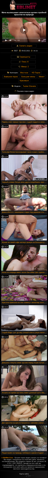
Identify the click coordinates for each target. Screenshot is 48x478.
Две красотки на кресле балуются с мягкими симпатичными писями (24, 423)
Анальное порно (11, 77)
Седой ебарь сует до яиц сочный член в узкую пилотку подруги (24, 332)
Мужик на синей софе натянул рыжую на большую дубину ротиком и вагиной (24, 242)
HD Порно (36, 73)
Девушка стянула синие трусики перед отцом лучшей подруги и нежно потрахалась (24, 363)
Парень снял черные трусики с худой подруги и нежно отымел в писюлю (24, 122)
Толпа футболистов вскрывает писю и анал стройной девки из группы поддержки (24, 152)
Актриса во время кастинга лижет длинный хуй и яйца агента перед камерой (24, 393)
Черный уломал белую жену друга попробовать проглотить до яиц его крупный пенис (24, 182)
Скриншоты (24, 57)
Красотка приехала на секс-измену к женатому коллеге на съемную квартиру (24, 302)
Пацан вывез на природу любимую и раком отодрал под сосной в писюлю (24, 453)
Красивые (24, 80)
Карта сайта (24, 474)
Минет (42, 77)
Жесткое (24, 73)
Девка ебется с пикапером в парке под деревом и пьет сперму (24, 212)
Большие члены (28, 77)
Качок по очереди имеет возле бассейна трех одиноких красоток (24, 272)
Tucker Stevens (29, 86)
